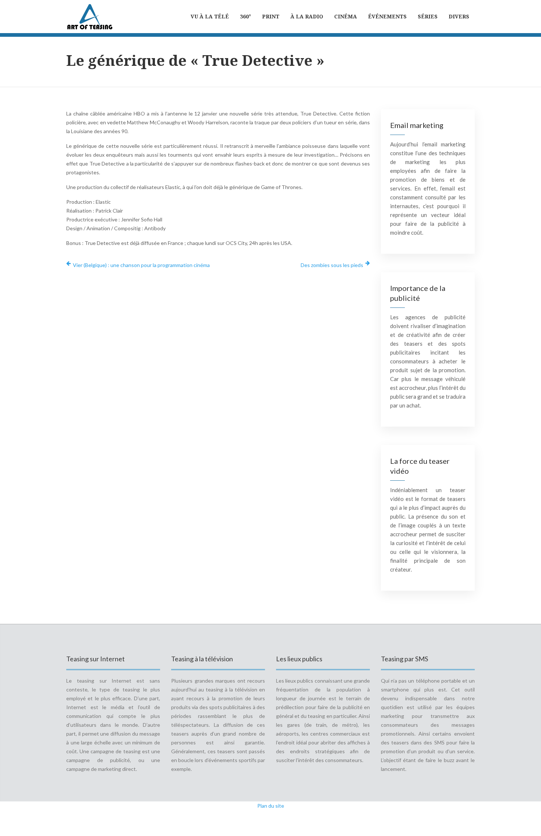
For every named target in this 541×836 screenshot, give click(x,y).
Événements (387, 16)
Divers (459, 16)
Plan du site (270, 806)
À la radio (306, 16)
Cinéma (345, 16)
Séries (428, 16)
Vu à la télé (210, 16)
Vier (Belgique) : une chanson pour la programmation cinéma (141, 265)
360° (245, 16)
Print (270, 16)
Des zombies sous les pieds (332, 265)
